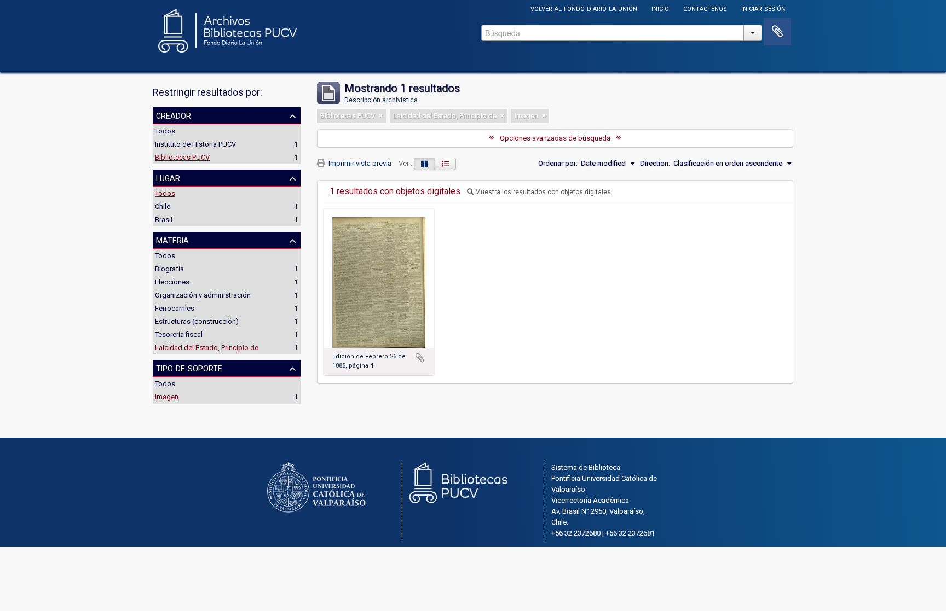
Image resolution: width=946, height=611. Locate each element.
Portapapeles (777, 31)
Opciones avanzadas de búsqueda (555, 138)
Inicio (660, 8)
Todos (165, 131)
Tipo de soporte (189, 367)
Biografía (169, 269)
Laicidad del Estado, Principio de (206, 348)
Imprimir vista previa (359, 163)
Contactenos (705, 8)
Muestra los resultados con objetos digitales (542, 192)
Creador (173, 114)
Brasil (163, 220)
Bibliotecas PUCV (182, 157)
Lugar (168, 177)
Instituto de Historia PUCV (195, 144)
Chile (162, 206)
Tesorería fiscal (179, 334)
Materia (172, 239)
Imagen (166, 397)
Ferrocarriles (174, 308)
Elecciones (172, 282)
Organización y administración (203, 295)
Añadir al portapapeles (419, 357)
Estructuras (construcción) (197, 321)
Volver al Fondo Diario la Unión (583, 8)
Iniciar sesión (763, 8)
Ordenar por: (558, 163)
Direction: (655, 163)
